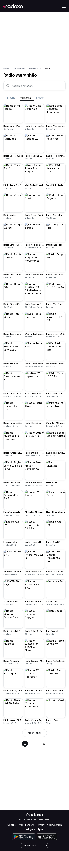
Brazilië (32, 68)
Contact (12, 824)
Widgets (30, 829)
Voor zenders (26, 824)
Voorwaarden (54, 824)
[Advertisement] (34, 40)
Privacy (40, 824)
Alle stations (19, 68)
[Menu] (64, 6)
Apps (40, 829)
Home (6, 68)
